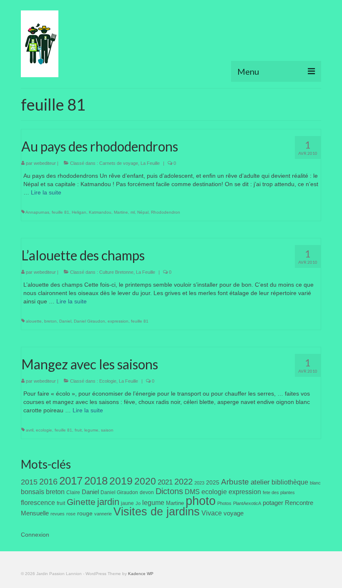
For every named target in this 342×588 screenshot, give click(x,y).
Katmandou (100, 212)
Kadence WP (140, 573)
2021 (165, 482)
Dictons (169, 491)
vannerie (103, 513)
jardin (108, 502)
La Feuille (150, 163)
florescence (38, 502)
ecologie (44, 430)
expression (118, 321)
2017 (71, 480)
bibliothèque (290, 482)
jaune (127, 503)
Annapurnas (37, 212)
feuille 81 (60, 212)
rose (70, 513)
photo (201, 500)
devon (147, 492)
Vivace (211, 513)
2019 (121, 481)
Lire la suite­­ (46, 192)
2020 (145, 481)
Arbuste (235, 481)
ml (133, 212)
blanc (315, 482)
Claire (73, 492)
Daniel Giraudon (89, 321)
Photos (224, 503)
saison (107, 430)
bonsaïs (32, 491)
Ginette (81, 502)
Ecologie (107, 381)
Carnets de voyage (118, 163)
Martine (121, 212)
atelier (260, 482)
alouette (34, 321)
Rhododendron (165, 212)
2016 (48, 481)
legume (91, 430)
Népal (142, 212)
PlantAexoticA (247, 503)
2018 (96, 481)
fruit (78, 430)
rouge (85, 513)
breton (50, 321)
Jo (138, 503)
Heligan (79, 212)
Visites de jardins (156, 511)
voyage (234, 513)
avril (29, 430)
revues (57, 513)
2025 (212, 482)
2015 (29, 482)
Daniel (65, 321)
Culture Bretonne (116, 272)
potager (273, 502)
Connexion (35, 534)
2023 (199, 482)
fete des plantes (279, 492)
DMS (192, 491)
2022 (183, 481)
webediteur (45, 163)
